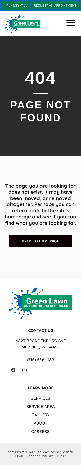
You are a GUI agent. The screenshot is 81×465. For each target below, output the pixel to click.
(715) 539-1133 (16, 5)
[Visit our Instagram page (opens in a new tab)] (24, 370)
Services (40, 398)
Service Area (40, 406)
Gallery (41, 414)
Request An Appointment (55, 5)
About (40, 423)
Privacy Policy (49, 452)
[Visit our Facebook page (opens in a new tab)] (13, 370)
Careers (40, 431)
